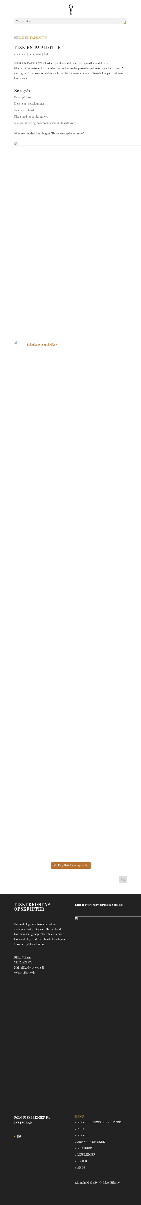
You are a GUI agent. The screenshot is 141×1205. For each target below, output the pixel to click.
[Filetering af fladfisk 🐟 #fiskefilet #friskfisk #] (99, 746)
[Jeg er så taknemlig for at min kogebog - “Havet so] (42, 593)
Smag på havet (23, 97)
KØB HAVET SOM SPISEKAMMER (99, 905)
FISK (80, 1129)
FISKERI (83, 1135)
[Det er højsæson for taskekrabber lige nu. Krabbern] (99, 601)
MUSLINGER (86, 1154)
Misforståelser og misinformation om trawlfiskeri (44, 123)
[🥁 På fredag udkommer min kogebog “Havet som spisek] (42, 756)
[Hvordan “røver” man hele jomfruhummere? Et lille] (42, 684)
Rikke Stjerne (111, 1182)
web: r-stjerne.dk (24, 972)
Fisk (46, 54)
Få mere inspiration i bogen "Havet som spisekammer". (49, 133)
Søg (122, 879)
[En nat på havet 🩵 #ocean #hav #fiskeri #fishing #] (42, 632)
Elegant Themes (66, 1199)
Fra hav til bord (24, 110)
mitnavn (21, 54)
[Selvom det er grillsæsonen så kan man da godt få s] (99, 644)
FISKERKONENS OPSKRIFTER (99, 1122)
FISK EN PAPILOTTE (37, 48)
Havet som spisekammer (29, 103)
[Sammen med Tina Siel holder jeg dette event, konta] (42, 516)
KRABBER (84, 1148)
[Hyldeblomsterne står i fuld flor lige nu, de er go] (99, 798)
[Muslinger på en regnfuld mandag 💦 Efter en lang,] (99, 439)
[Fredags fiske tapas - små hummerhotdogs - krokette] (42, 785)
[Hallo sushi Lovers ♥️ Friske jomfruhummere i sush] (99, 361)
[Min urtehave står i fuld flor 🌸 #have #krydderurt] (99, 831)
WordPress (87, 1199)
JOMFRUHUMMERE (91, 1142)
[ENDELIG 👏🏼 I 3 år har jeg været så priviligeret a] (99, 701)
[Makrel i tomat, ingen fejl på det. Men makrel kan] (42, 391)
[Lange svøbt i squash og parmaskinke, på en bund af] (42, 439)
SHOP (81, 1167)
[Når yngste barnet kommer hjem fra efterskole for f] (99, 476)
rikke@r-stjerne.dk (32, 967)
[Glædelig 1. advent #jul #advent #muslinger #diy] (42, 359)
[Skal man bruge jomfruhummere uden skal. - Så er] (99, 396)
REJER (82, 1161)
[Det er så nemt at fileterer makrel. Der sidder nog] (42, 841)
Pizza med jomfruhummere (31, 116)
